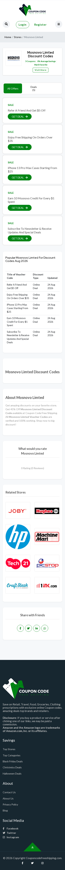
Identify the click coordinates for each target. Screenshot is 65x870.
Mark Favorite (40, 64)
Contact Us (9, 792)
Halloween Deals (12, 773)
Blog (5, 810)
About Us (8, 798)
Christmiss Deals (12, 767)
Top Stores (9, 749)
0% (38, 61)
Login (23, 24)
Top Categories (11, 755)
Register (40, 24)
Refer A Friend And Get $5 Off (27, 110)
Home (8, 37)
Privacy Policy (10, 804)
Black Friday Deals (13, 761)
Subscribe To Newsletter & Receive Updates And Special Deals (29, 230)
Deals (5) (34, 88)
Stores (17, 37)
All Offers (12, 88)
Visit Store (40, 70)
